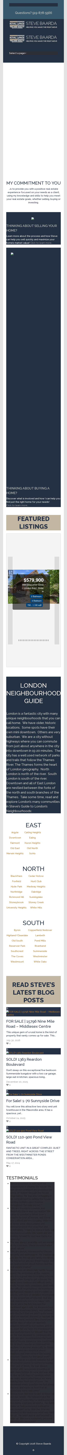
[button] (10, 600)
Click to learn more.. (41, 242)
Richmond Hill (16, 897)
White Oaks (40, 961)
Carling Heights (32, 832)
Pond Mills (40, 940)
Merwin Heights (15, 853)
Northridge (16, 891)
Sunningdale (36, 897)
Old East (15, 848)
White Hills (36, 907)
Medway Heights (36, 886)
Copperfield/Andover (40, 930)
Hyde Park (16, 886)
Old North (32, 848)
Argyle (15, 832)
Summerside (40, 951)
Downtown (15, 837)
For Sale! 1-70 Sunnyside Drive (33, 1101)
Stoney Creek (36, 902)
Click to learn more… (17, 505)
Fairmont (15, 843)
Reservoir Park (17, 946)
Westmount (17, 961)
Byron (17, 930)
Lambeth (40, 935)
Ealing (32, 837)
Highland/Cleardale (17, 935)
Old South (17, 940)
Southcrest (17, 951)
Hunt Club (36, 881)
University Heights (16, 907)
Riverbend (40, 946)
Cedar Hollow (36, 876)
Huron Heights (32, 843)
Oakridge (36, 891)
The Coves (17, 956)
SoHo (32, 853)
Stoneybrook (16, 902)
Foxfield (16, 881)
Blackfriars (16, 876)
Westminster (40, 956)
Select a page (17, 4)
